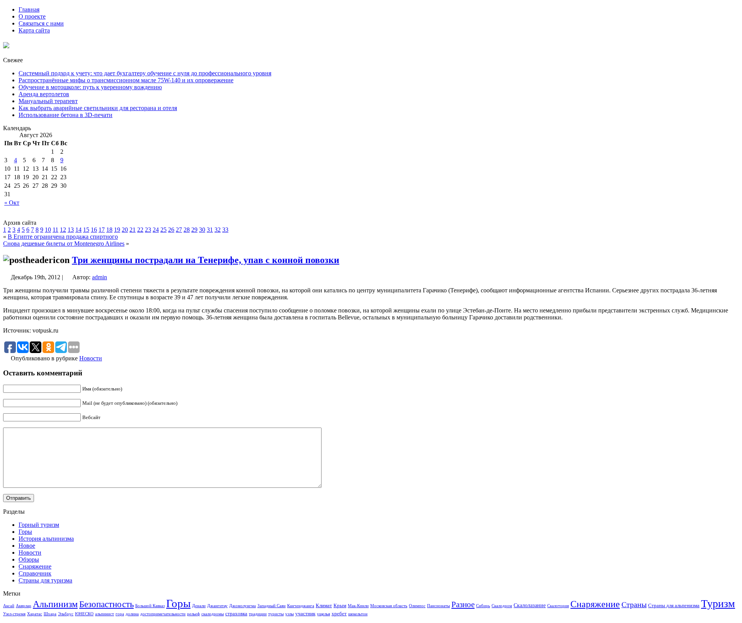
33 (225, 229)
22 (140, 229)
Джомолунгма (242, 606)
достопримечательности (163, 614)
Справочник (35, 573)
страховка (236, 613)
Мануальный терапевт (48, 101)
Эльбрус (65, 614)
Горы (25, 531)
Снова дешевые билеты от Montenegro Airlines (63, 243)
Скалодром (502, 606)
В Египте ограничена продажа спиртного (63, 236)
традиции (258, 614)
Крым (340, 605)
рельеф (193, 614)
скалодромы (212, 614)
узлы (289, 614)
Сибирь (483, 606)
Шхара (50, 614)
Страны (634, 604)
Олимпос (417, 606)
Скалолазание (530, 605)
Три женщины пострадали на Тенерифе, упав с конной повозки (205, 260)
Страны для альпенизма (673, 605)
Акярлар (23, 606)
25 (163, 229)
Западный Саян (271, 606)
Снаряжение (35, 566)
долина (132, 614)
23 (148, 229)
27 (179, 229)
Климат (324, 605)
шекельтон (358, 614)
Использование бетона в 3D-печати (65, 115)
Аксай (8, 606)
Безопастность (106, 604)
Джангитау (217, 606)
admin (99, 277)
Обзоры (29, 559)
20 (125, 229)
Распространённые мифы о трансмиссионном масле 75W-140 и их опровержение (126, 80)
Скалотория (558, 606)
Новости (90, 358)
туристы (276, 614)
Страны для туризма (45, 580)
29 (194, 229)
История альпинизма (46, 538)
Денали (199, 606)
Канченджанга (300, 606)
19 (117, 229)
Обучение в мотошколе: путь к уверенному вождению (90, 87)
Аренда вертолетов (44, 94)
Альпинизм (55, 604)
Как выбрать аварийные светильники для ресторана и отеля (98, 108)
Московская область (388, 606)
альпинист (104, 614)
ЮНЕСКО (84, 614)
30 (202, 229)
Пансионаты (438, 606)
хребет (339, 613)
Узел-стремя (14, 614)
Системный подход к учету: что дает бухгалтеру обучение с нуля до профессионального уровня (145, 73)
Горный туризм (39, 524)
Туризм (718, 603)
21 (132, 229)
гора (120, 614)
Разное (463, 604)
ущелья (323, 614)
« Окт (11, 202)
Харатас (34, 614)
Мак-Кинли (358, 606)
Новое (27, 545)
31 (210, 229)
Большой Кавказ (150, 606)
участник (305, 613)
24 (156, 229)
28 (187, 229)
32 (217, 229)
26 (171, 229)
